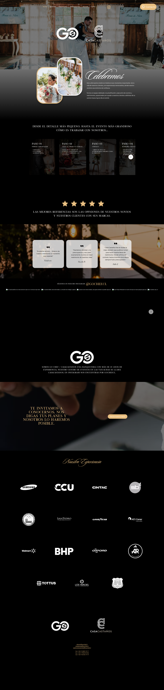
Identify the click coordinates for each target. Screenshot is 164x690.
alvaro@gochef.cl (82, 644)
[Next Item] (130, 157)
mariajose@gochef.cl (82, 646)
